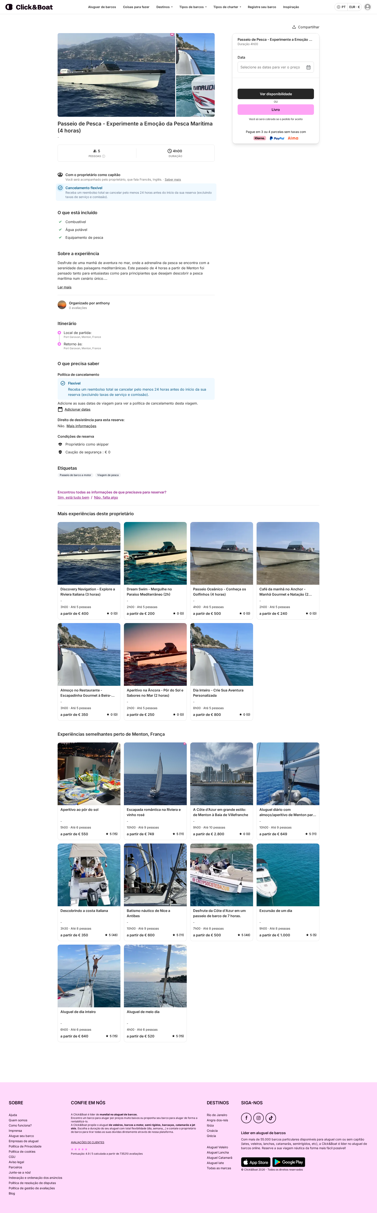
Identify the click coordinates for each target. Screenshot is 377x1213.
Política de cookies (22, 1151)
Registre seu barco (262, 7)
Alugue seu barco (21, 1136)
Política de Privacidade (25, 1146)
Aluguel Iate (215, 1163)
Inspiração (291, 7)
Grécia (211, 1136)
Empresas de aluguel (23, 1141)
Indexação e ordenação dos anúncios (35, 1177)
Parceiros (15, 1167)
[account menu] (367, 7)
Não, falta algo (106, 497)
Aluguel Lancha (218, 1152)
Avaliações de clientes (87, 1142)
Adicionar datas (78, 409)
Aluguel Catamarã (219, 1157)
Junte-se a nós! (20, 1172)
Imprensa (15, 1130)
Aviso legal (16, 1162)
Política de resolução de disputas (32, 1183)
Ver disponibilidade (276, 94)
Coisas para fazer (136, 7)
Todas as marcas (219, 1168)
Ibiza (210, 1125)
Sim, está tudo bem (73, 497)
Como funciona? (20, 1125)
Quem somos (18, 1120)
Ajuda (13, 1115)
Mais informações (81, 426)
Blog (12, 1193)
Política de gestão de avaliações (32, 1188)
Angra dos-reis (217, 1120)
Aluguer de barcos (102, 7)
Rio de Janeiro (217, 1115)
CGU (12, 1157)
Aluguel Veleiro (217, 1147)
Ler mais (65, 287)
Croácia (212, 1130)
